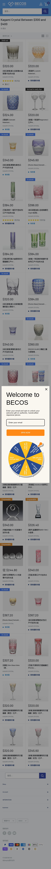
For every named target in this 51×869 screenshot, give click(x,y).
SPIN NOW (25, 433)
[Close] (46, 389)
